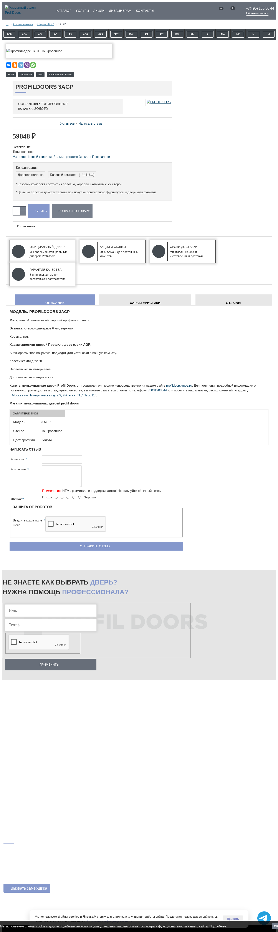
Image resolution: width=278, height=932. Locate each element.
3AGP (11, 74)
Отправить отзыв (95, 546)
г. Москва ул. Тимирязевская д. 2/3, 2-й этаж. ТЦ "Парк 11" (53, 395)
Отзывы (233, 303)
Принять (233, 918)
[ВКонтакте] (8, 65)
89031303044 (157, 390)
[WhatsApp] (33, 65)
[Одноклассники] (14, 65)
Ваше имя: (17, 459)
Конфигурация (27, 167)
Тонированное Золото (60, 74)
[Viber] (27, 65)
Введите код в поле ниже (27, 522)
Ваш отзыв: (18, 469)
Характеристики (145, 303)
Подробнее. (218, 926)
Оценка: (16, 499)
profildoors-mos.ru (179, 385)
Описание (55, 303)
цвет (40, 74)
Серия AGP (26, 74)
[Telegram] (20, 65)
